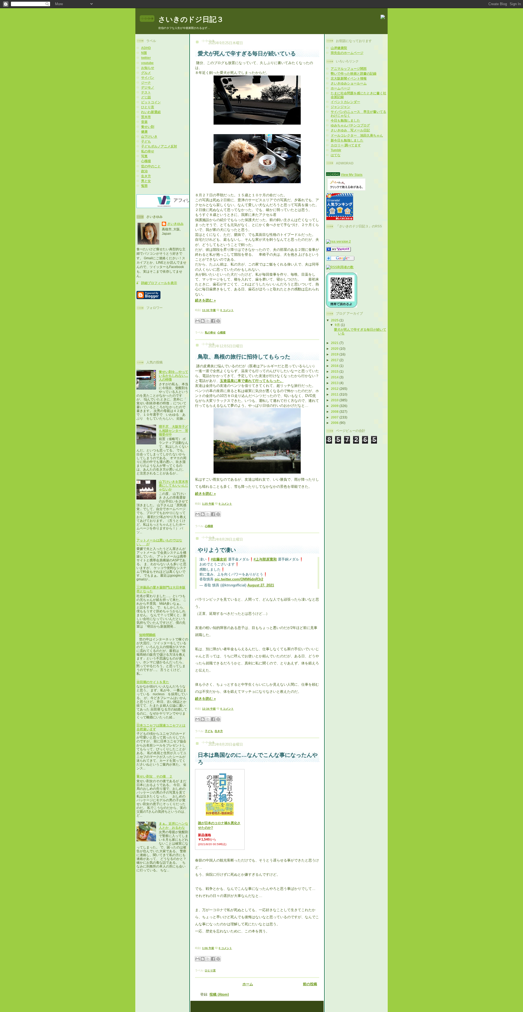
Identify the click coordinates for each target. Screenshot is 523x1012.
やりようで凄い (217, 550)
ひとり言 (147, 107)
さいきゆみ (175, 223)
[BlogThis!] (202, 321)
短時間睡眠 (147, 635)
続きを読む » (205, 300)
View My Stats (352, 174)
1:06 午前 (208, 948)
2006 (335, 422)
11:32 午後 (209, 310)
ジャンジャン (340, 107)
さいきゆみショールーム (349, 83)
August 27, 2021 (260, 585)
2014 (335, 377)
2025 (335, 320)
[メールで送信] (197, 321)
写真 (144, 156)
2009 (335, 406)
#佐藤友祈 (219, 559)
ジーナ (146, 82)
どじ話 (146, 97)
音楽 (144, 122)
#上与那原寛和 (265, 559)
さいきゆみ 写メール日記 (350, 130)
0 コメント (227, 310)
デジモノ (147, 87)
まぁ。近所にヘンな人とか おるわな (173, 825)
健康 (144, 131)
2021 (335, 343)
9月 (338, 325)
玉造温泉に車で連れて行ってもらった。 (252, 381)
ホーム (247, 984)
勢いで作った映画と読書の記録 (353, 73)
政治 (144, 171)
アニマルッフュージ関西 (349, 68)
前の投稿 (310, 984)
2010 (335, 400)
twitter (146, 57)
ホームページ (340, 88)
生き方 (146, 176)
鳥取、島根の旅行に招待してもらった (244, 357)
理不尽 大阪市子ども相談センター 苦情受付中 (173, 430)
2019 (335, 354)
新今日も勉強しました (347, 140)
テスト (146, 92)
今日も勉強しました (345, 120)
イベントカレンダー (345, 102)
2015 (335, 371)
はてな (335, 155)
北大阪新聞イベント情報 (349, 78)
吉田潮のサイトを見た (152, 682)
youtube (147, 63)
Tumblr (336, 150)
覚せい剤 (147, 126)
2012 (335, 388)
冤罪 (144, 186)
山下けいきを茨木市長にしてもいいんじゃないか (173, 485)
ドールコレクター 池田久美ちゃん (357, 135)
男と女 (146, 181)
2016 (335, 366)
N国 (144, 53)
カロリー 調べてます (346, 145)
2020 (335, 348)
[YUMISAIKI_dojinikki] (338, 250)
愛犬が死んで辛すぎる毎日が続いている (247, 53)
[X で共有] (208, 321)
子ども (146, 141)
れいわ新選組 (151, 112)
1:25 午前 (208, 503)
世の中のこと (151, 166)
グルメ (146, 72)
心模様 (146, 161)
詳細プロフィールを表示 (159, 283)
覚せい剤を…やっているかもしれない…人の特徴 (173, 375)
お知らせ (147, 68)
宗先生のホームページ (347, 53)
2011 (335, 394)
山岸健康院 (339, 48)
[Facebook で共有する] (213, 321)
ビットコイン (151, 102)
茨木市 (146, 117)
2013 (335, 383)
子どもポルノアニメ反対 (159, 146)
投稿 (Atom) (219, 994)
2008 (335, 411)
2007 (335, 417)
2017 (335, 360)
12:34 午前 (209, 708)
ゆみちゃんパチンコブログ (350, 125)
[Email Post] (233, 503)
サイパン (147, 77)
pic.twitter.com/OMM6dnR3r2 (239, 579)
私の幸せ (147, 151)
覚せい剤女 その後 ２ (154, 776)
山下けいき (149, 136)
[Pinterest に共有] (218, 321)
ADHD (146, 48)
